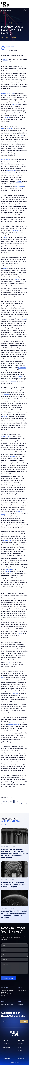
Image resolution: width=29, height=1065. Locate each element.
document (8, 571)
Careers (20, 1047)
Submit (24, 1021)
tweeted (6, 394)
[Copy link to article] (26, 10)
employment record (14, 724)
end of (6, 237)
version (5, 59)
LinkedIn (20, 1004)
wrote (5, 268)
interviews (8, 569)
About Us (20, 1044)
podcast (4, 416)
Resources (21, 1040)
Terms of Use (21, 1058)
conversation (5, 436)
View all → (4, 825)
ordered (8, 662)
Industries (6, 1044)
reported (7, 117)
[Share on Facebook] (24, 802)
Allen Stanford (10, 170)
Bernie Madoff (5, 159)
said (24, 319)
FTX (2, 128)
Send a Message (8, 978)
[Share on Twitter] (4, 806)
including (16, 279)
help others (15, 104)
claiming (15, 693)
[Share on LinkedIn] (17, 802)
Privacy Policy (6, 1058)
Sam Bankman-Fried (7, 93)
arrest (21, 135)
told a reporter (7, 540)
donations (15, 230)
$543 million (19, 376)
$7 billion (19, 181)
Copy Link (9, 802)
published (13, 456)
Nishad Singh (22, 368)
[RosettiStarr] (5, 4)
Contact (20, 1050)
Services (5, 1040)
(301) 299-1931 (22, 990)
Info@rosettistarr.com (7, 1004)
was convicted (19, 186)
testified (19, 633)
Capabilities (6, 1047)
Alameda (9, 128)
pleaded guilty (12, 381)
